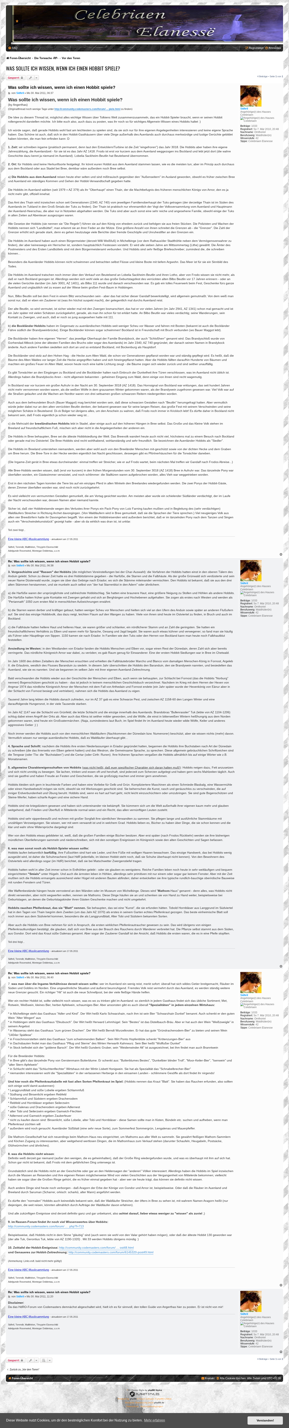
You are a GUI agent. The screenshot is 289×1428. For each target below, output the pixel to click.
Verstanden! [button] (265, 1420)
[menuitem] (12, 48)
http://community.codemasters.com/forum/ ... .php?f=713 (46, 1226)
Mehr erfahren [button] (154, 1420)
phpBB (133, 1399)
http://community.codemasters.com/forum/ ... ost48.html (96, 1247)
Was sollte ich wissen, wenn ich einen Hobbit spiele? (63, 68)
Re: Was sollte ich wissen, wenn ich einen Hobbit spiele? (49, 561)
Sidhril (244, 108)
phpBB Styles (155, 1390)
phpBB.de (159, 1402)
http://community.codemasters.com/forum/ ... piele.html (87, 109)
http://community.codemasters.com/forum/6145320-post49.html (111, 1252)
